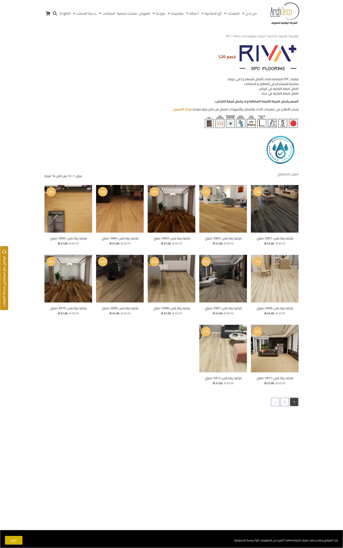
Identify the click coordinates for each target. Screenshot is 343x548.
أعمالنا (194, 13)
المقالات (108, 13)
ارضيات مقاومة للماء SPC (245, 36)
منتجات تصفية (127, 13)
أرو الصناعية (213, 13)
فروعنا (160, 13)
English (65, 13)
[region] (171, 539)
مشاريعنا (177, 13)
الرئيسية (294, 36)
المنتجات (233, 13)
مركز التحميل (182, 109)
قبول (14, 540)
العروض (144, 13)
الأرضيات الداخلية (277, 36)
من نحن (251, 13)
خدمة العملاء (86, 13)
